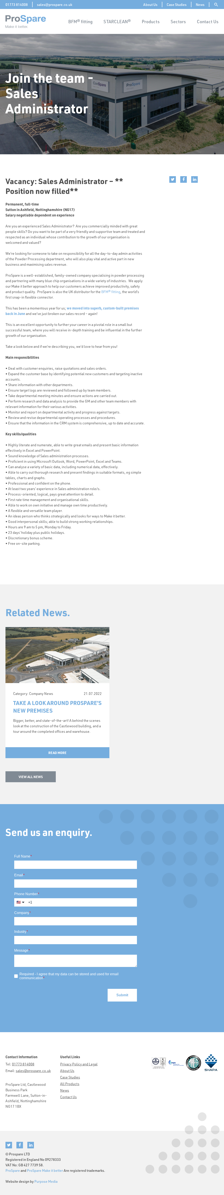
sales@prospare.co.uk (54, 4)
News (200, 4)
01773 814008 (16, 4)
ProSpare (12, 1170)
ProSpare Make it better (45, 1170)
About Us (150, 4)
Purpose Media (46, 1181)
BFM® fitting (80, 21)
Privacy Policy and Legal (79, 1064)
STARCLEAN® (117, 21)
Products (151, 21)
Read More (57, 752)
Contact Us (208, 21)
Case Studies (177, 4)
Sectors (178, 21)
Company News (41, 693)
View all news (31, 777)
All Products (69, 1083)
